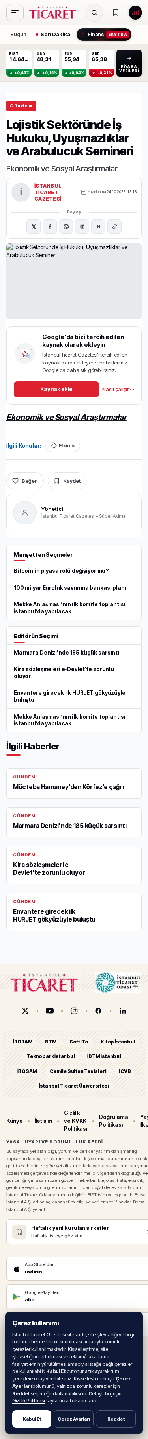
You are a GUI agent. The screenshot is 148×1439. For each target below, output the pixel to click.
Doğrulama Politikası (113, 1120)
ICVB (125, 1071)
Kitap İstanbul (118, 1042)
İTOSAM (27, 1071)
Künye (14, 1120)
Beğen (30, 481)
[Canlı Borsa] (135, 13)
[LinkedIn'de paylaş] (82, 226)
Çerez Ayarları (74, 1419)
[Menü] (15, 12)
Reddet (116, 1419)
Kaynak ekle (56, 389)
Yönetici (52, 509)
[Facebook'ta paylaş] (50, 226)
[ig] (74, 1011)
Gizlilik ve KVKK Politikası (75, 1121)
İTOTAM (23, 1042)
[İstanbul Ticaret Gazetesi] (55, 13)
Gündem (21, 106)
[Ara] (94, 13)
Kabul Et (32, 1419)
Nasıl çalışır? (118, 389)
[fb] (98, 1011)
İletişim (43, 1120)
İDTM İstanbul (104, 1057)
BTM (50, 1042)
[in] (122, 1011)
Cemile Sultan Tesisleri (78, 1071)
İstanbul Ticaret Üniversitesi (74, 1086)
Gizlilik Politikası (28, 1401)
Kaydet (72, 481)
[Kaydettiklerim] (115, 12)
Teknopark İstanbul (51, 1057)
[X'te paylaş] (33, 226)
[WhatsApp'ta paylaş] (66, 226)
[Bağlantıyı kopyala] (114, 226)
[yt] (49, 1011)
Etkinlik (67, 446)
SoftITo (78, 1042)
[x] (25, 1011)
